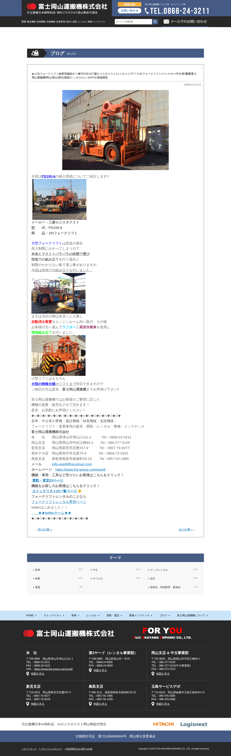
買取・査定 (113, 31)
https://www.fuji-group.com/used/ (80, 469)
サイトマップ (29, 749)
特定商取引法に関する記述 (79, 749)
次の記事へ (186, 529)
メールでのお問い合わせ (185, 21)
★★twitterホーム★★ (51, 513)
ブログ (163, 31)
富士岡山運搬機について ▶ (157, 4)
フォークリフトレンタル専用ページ (58, 502)
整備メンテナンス (139, 31)
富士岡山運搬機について (191, 31)
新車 (74, 31)
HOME (30, 31)
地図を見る (37, 673)
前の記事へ (45, 529)
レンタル (91, 31)
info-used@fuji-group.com (72, 464)
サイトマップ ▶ (178, 4)
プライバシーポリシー (51, 749)
